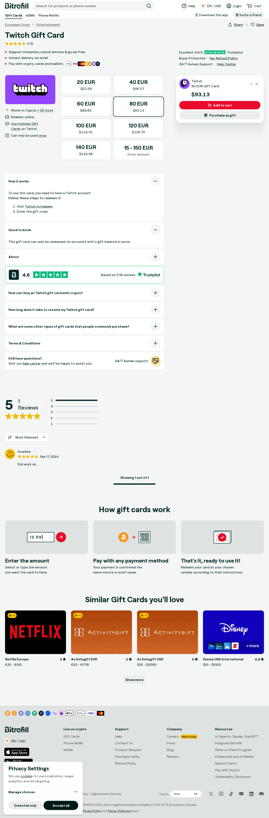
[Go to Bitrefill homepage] (16, 6)
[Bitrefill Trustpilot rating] (50, 274)
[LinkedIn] (251, 794)
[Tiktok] (231, 794)
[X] (211, 794)
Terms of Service (119, 811)
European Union (17, 24)
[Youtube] (241, 794)
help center (31, 363)
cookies (27, 776)
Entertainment (48, 24)
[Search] (149, 6)
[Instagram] (221, 794)
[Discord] (261, 794)
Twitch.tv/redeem (39, 206)
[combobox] (89, 6)
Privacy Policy (92, 811)
